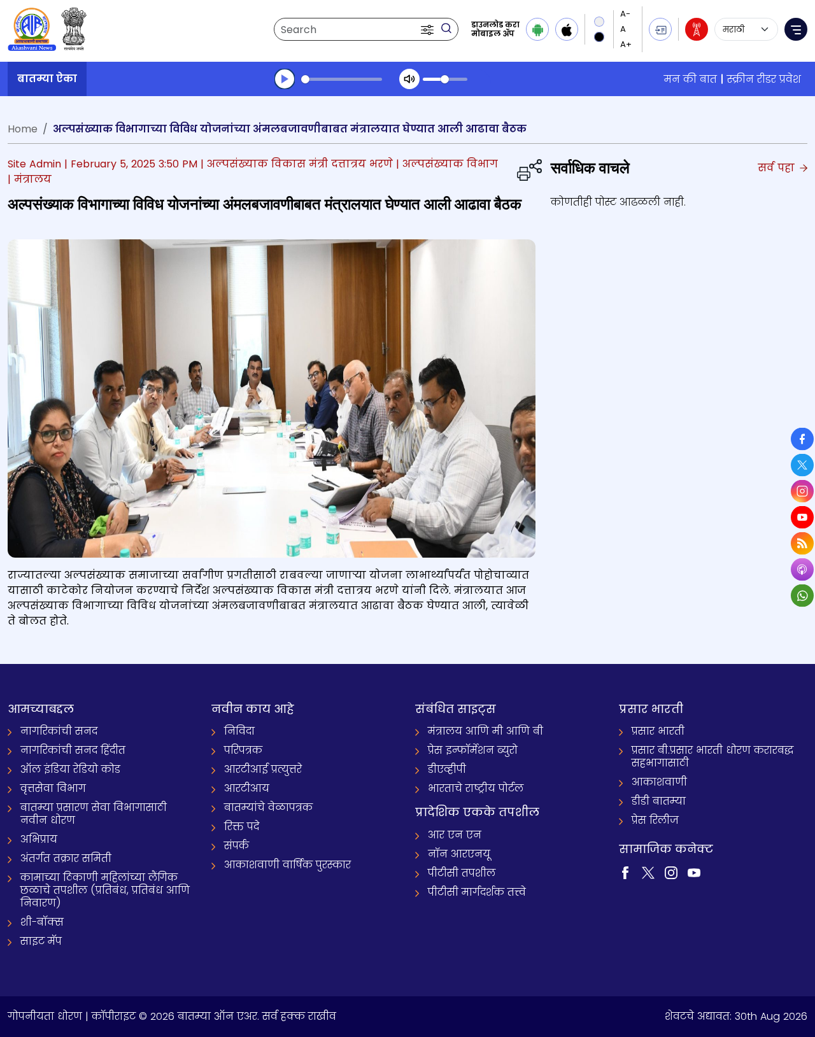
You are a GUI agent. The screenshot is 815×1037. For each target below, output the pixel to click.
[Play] (284, 79)
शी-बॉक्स (42, 922)
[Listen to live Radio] (696, 29)
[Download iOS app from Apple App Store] (566, 29)
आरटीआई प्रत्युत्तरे (263, 769)
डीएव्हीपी (447, 769)
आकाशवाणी (659, 782)
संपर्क (236, 845)
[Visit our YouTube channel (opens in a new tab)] (694, 871)
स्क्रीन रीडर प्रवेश (764, 79)
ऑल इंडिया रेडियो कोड (70, 769)
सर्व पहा (778, 167)
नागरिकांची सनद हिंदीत (72, 750)
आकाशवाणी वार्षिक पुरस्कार (287, 864)
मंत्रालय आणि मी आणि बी (485, 731)
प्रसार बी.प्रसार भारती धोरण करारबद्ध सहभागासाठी (712, 756)
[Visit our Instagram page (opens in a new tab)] (671, 871)
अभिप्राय (38, 839)
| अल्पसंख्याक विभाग (447, 164)
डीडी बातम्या (659, 801)
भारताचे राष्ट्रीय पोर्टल (475, 788)
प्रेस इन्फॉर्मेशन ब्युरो (473, 750)
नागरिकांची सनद (58, 731)
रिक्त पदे (241, 826)
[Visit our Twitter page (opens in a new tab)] (648, 871)
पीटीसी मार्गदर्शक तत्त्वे (477, 892)
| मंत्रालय (30, 179)
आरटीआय (246, 788)
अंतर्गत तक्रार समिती (65, 858)
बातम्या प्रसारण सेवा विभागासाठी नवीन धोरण (93, 814)
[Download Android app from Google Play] (537, 29)
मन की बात (690, 79)
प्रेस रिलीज (655, 820)
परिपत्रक (243, 750)
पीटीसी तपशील (461, 873)
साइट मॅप (41, 941)
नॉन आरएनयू (459, 854)
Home (23, 129)
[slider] (341, 79)
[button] (428, 29)
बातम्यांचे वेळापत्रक (268, 807)
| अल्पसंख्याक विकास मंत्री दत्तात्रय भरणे (297, 164)
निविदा (239, 731)
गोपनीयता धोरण (45, 1016)
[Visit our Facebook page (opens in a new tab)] (625, 871)
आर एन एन (454, 835)
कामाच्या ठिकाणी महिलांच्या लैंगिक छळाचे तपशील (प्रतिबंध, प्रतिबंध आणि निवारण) (105, 890)
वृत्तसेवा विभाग (53, 788)
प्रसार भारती (658, 731)
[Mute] (409, 79)
